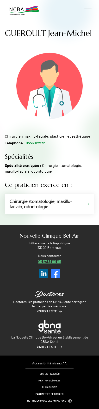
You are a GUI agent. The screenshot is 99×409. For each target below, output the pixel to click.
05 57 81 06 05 (49, 261)
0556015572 (35, 143)
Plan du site (49, 387)
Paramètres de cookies (49, 394)
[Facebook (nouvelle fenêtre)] (55, 273)
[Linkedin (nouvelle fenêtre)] (43, 273)
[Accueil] (24, 10)
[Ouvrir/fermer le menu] (88, 10)
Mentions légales (49, 381)
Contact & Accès (50, 374)
